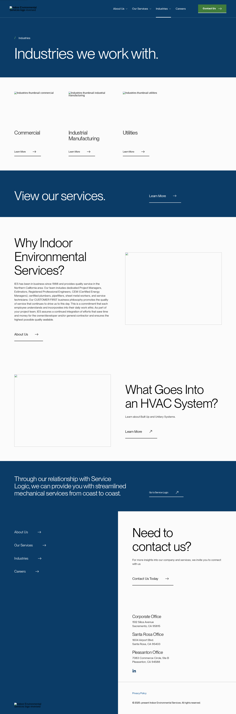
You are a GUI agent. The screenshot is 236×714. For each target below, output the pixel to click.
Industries (162, 8)
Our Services (140, 8)
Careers (181, 8)
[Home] (35, 8)
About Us (118, 8)
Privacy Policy (139, 693)
